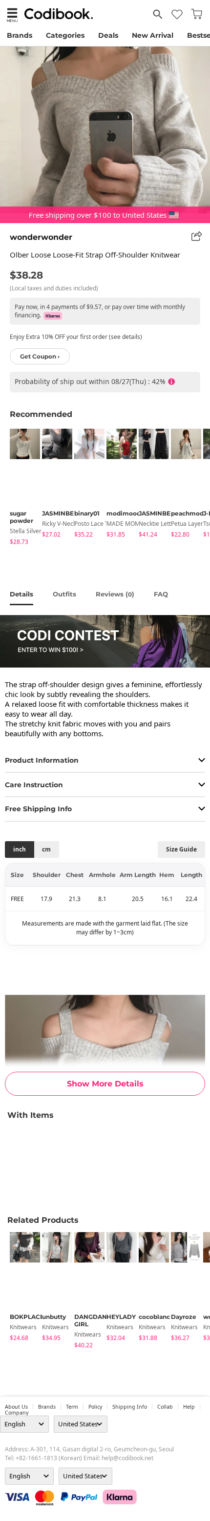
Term (72, 1406)
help (189, 1406)
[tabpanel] (21, 488)
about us (16, 1406)
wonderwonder (41, 237)
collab (165, 1406)
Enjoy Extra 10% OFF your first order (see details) (76, 337)
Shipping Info (129, 1406)
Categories (65, 35)
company (16, 1412)
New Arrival (152, 35)
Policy (95, 1406)
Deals (108, 35)
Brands (19, 35)
